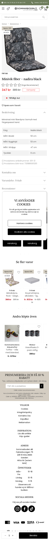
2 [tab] (24, 254)
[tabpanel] (12, 285)
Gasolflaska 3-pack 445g (32, 348)
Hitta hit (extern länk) (24, 461)
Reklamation (24, 422)
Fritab (5, 73)
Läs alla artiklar (24, 433)
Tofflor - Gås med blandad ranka (12, 351)
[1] (24, 49)
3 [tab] (28, 254)
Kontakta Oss (24, 415)
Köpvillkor (24, 419)
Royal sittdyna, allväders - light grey (32, 294)
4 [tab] (30, 308)
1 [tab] (20, 254)
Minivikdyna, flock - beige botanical (12, 294)
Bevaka (33, 535)
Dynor (4, 24)
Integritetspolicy (24, 412)
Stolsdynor (14, 24)
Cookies (24, 409)
